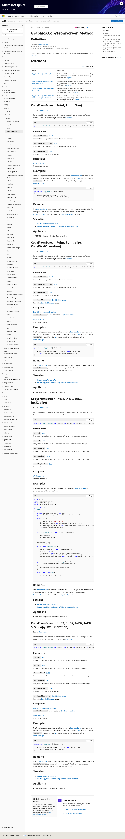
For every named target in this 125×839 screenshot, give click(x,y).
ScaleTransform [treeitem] (11, 331)
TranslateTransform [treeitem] (13, 345)
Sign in (121, 16)
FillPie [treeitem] (8, 231)
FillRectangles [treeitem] (11, 241)
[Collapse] (22, 25)
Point (51, 136)
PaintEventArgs (38, 183)
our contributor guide (42, 813)
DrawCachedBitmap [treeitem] (13, 148)
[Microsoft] (3, 16)
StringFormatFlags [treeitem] (9, 426)
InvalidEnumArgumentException (44, 312)
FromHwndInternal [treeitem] (12, 268)
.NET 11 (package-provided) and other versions (51, 236)
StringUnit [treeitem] (7, 433)
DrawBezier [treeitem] (10, 141)
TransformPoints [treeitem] (12, 338)
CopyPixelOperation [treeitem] (10, 80)
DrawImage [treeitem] (10, 168)
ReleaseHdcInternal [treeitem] (13, 311)
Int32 (43, 433)
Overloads (106, 33)
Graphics (34, 56)
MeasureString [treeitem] (11, 298)
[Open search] (116, 16)
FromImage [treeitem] (10, 271)
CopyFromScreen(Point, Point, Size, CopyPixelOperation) (112, 40)
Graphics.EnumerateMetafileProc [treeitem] (11, 353)
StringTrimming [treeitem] (8, 429)
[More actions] (92, 27)
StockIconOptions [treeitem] (9, 413)
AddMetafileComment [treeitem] (13, 121)
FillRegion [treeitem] (10, 244)
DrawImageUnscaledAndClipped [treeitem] (15, 176)
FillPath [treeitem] (9, 227)
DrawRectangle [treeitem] (11, 197)
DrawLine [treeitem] (9, 181)
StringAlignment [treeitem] (9, 416)
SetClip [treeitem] (9, 335)
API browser (46, 27)
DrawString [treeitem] (10, 207)
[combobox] (12, 30)
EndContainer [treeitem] (11, 211)
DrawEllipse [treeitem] (10, 158)
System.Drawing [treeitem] (9, 39)
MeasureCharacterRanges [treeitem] (15, 294)
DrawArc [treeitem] (9, 138)
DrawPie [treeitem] (9, 191)
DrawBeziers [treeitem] (10, 145)
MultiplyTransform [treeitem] (12, 304)
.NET (38, 27)
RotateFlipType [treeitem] (8, 403)
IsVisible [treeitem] (9, 291)
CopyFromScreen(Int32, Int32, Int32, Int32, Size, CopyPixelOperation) (112, 49)
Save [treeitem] (8, 328)
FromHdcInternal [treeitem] (12, 261)
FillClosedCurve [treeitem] (11, 221)
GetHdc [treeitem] (9, 281)
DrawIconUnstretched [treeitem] (13, 165)
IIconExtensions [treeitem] (8, 370)
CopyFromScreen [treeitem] (12, 131)
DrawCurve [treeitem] (10, 155)
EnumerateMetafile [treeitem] (12, 214)
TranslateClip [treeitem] (11, 341)
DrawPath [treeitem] (10, 187)
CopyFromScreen (76, 176)
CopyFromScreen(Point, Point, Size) (42, 74)
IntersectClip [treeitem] (10, 288)
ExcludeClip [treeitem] (10, 217)
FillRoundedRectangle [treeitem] (13, 248)
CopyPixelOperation (67, 214)
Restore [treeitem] (9, 321)
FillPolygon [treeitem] (10, 234)
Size (50, 151)
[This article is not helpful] (120, 57)
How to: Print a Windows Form (47, 224)
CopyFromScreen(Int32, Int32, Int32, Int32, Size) (112, 44)
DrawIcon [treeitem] (9, 162)
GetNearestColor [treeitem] (12, 284)
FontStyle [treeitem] (6, 105)
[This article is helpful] (118, 57)
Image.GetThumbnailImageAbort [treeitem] (12, 378)
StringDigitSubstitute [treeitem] (10, 419)
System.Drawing (44, 44)
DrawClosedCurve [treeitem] (12, 151)
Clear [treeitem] (8, 128)
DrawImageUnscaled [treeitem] (13, 172)
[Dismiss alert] (121, 3)
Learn (33, 27)
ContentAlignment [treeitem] (9, 77)
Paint (78, 178)
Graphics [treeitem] (8, 111)
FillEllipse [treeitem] (9, 224)
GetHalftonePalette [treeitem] (12, 278)
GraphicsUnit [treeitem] (8, 357)
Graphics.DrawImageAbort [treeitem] (12, 348)
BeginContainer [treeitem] (11, 125)
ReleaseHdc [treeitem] (10, 308)
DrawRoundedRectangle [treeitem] (14, 204)
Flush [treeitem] (8, 254)
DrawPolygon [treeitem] (11, 194)
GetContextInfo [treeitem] (11, 274)
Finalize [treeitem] (9, 251)
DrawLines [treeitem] (10, 184)
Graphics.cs (43, 110)
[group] (63, 126)
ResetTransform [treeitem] (11, 318)
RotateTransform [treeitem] (12, 325)
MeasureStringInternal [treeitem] (14, 301)
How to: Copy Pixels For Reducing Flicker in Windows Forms (57, 226)
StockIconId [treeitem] (7, 409)
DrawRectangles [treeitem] (12, 201)
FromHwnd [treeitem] (10, 264)
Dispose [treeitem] (9, 135)
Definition (106, 31)
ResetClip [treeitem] (9, 315)
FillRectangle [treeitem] (10, 237)
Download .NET (117, 21)
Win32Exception (38, 163)
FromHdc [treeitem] (9, 258)
